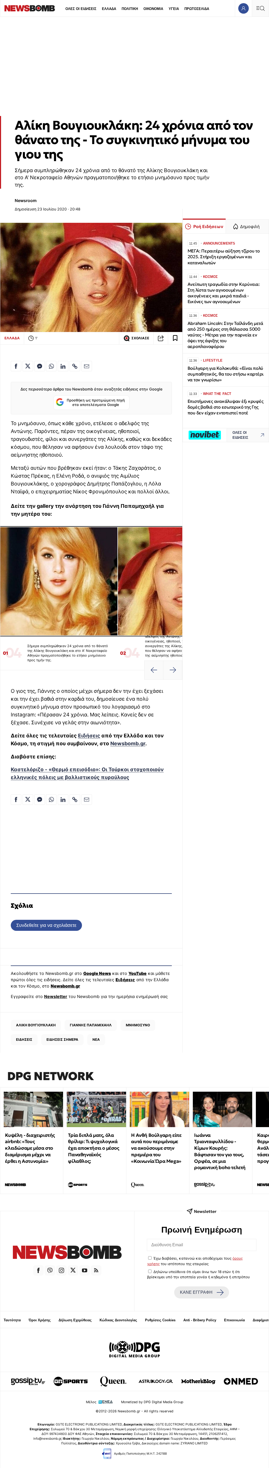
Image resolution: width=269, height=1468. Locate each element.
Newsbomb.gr (127, 743)
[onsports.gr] (71, 1381)
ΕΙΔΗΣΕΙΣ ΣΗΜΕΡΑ (62, 1039)
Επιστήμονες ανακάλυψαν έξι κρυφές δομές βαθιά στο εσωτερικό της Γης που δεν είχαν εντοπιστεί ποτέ (225, 407)
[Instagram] (61, 1270)
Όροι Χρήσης (40, 1320)
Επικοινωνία (234, 1320)
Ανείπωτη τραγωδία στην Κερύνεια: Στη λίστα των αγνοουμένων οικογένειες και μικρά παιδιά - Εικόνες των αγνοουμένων (224, 293)
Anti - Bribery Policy (199, 1320)
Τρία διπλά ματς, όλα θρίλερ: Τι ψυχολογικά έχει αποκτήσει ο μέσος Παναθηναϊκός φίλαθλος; (93, 1148)
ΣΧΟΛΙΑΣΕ (140, 338)
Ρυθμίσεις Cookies (160, 1320)
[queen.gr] (113, 1381)
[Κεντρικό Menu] (260, 8)
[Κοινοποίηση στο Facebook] (16, 366)
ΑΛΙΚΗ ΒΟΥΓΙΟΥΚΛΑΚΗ (36, 1025)
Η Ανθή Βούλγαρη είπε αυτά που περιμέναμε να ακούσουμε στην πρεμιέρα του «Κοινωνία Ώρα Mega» (156, 1148)
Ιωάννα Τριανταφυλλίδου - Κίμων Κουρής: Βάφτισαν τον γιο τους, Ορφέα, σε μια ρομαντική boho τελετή (220, 1151)
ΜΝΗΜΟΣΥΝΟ (138, 1025)
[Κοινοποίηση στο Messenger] (39, 366)
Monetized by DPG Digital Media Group (152, 1402)
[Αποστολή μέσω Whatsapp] (51, 366)
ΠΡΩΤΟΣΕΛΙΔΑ (196, 9)
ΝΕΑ (96, 1039)
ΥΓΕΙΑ (174, 9)
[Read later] (175, 338)
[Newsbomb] (67, 1253)
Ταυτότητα (12, 1320)
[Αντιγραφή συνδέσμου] (161, 338)
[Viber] (50, 1270)
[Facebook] (38, 1270)
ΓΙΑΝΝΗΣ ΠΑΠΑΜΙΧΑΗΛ (91, 1025)
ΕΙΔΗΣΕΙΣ (24, 1039)
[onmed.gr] (241, 1381)
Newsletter (55, 996)
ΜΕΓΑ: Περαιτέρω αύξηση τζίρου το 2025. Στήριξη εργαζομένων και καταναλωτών (224, 256)
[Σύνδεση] (243, 8)
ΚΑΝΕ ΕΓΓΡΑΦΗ (196, 1292)
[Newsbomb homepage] (29, 8)
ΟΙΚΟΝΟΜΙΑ (153, 9)
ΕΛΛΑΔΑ (109, 9)
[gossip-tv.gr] (28, 1381)
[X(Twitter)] (73, 1270)
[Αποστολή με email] (86, 366)
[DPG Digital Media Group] (134, 1350)
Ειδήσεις (89, 735)
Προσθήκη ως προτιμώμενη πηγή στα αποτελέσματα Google (96, 402)
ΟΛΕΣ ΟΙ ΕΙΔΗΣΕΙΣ (80, 9)
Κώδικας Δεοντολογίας (118, 1320)
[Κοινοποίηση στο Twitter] (28, 366)
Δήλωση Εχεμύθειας (75, 1320)
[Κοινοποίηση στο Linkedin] (63, 366)
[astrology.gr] (156, 1381)
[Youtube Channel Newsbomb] (84, 1270)
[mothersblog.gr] (198, 1381)
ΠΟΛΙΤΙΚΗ (130, 9)
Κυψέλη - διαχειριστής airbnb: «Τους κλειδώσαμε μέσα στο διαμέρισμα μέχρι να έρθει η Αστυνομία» (30, 1148)
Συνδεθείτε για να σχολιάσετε (46, 925)
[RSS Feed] (96, 1270)
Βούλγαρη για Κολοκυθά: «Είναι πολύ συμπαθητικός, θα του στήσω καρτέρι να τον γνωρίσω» (225, 374)
